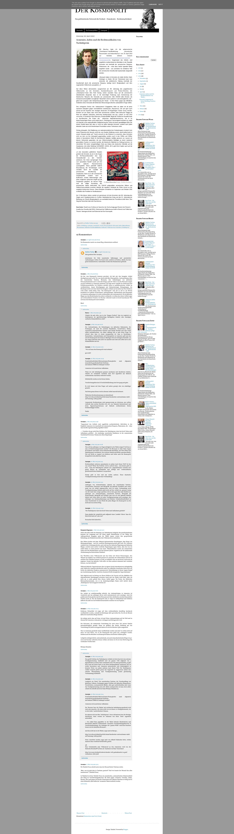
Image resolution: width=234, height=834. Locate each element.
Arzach (101, 225)
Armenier (90, 225)
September (143, 81)
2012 (139, 115)
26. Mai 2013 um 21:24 (97, 694)
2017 (139, 68)
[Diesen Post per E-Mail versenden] (102, 223)
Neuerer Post (80, 813)
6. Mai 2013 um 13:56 (95, 313)
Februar (142, 109)
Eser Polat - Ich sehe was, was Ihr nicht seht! (150, 202)
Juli (141, 86)
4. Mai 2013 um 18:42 (92, 274)
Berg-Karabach (108, 225)
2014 (139, 73)
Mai (141, 89)
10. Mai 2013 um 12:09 (97, 347)
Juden (120, 225)
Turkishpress (125, 227)
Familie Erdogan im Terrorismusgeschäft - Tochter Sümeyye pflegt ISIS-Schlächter (147, 328)
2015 (139, 71)
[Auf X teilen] (106, 223)
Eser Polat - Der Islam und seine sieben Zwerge (150, 184)
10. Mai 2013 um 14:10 (97, 679)
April (141, 92)
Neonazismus (80, 227)
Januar (142, 111)
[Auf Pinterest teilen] (109, 223)
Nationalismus (126, 225)
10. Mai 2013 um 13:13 (97, 462)
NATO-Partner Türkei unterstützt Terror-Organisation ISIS (150, 404)
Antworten (84, 245)
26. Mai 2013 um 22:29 (97, 359)
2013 (139, 76)
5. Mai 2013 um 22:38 (92, 422)
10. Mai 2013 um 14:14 (97, 482)
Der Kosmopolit (101, 10)
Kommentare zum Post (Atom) (92, 816)
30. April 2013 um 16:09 (93, 240)
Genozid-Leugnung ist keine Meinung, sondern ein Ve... (147, 101)
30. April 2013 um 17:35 (103, 252)
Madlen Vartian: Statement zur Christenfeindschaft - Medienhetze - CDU (150, 126)
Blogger (125, 829)
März (141, 106)
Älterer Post (128, 813)
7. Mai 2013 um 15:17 (98, 530)
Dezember (143, 78)
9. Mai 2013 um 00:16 (97, 324)
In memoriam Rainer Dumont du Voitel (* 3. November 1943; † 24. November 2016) (146, 166)
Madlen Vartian (89, 223)
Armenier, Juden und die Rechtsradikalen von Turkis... (146, 95)
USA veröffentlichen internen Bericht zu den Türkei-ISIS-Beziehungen (150, 367)
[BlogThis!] (104, 223)
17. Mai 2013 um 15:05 (92, 764)
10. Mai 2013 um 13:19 (97, 656)
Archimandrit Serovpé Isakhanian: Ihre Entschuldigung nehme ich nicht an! (146, 146)
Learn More (153, 4)
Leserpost (104, 31)
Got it (160, 4)
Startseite (80, 31)
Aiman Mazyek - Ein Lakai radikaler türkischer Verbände (150, 422)
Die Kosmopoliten (92, 31)
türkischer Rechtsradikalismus (93, 227)
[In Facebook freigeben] (107, 223)
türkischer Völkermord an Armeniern (111, 227)
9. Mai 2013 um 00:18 (97, 445)
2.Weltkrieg (84, 225)
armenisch (96, 225)
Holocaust (115, 225)
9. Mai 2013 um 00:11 (92, 591)
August (142, 84)
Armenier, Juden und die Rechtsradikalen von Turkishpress (150, 302)
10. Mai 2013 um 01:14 (92, 609)
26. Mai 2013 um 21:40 (97, 508)
